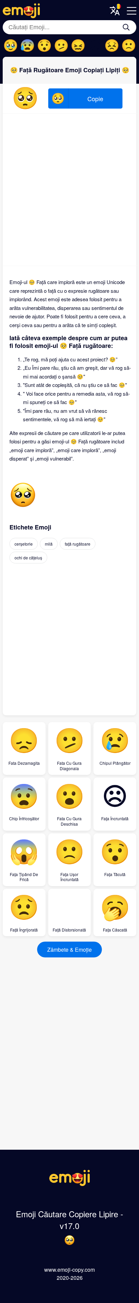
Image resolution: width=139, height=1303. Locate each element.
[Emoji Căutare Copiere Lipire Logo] (69, 1184)
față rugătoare (77, 544)
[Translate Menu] (114, 10)
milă (49, 544)
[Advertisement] (69, 189)
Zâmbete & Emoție (69, 949)
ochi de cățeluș (28, 557)
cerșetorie (24, 544)
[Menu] (131, 10)
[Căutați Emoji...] (126, 27)
